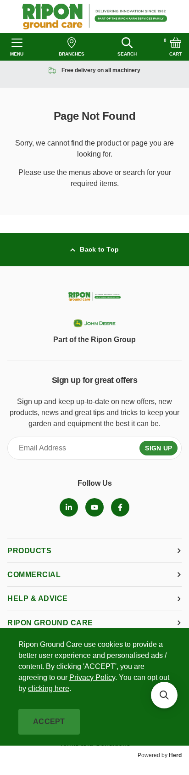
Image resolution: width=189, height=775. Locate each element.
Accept (49, 721)
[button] (164, 695)
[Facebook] (120, 507)
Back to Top (99, 249)
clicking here (48, 688)
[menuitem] (69, 507)
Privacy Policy (92, 677)
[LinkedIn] (69, 507)
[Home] (94, 16)
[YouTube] (94, 507)
